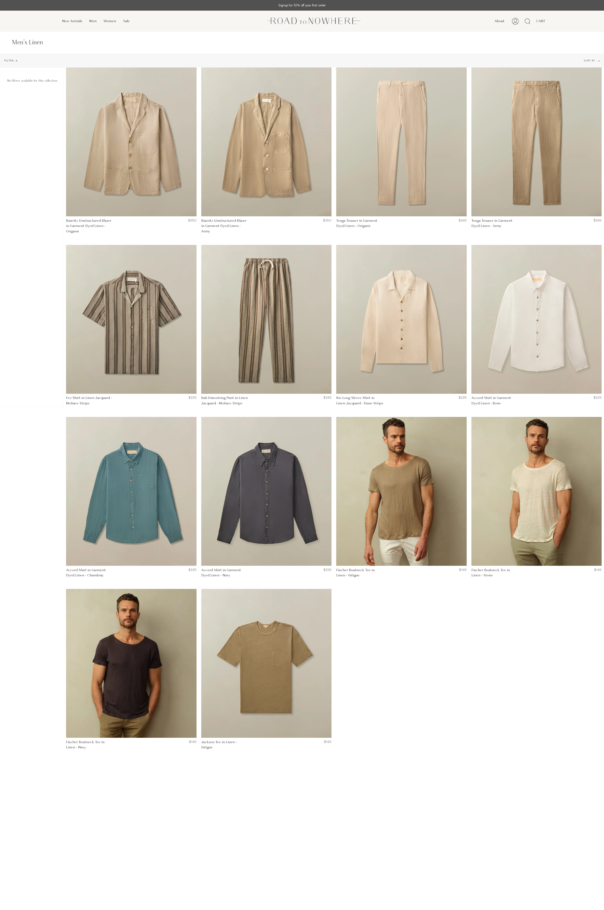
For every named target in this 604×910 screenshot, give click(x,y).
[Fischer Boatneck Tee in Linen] (401, 491)
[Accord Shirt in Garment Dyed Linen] (536, 319)
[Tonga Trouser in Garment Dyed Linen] (401, 141)
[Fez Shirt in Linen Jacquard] (131, 319)
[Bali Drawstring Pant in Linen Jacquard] (266, 319)
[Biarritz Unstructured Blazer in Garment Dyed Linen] (131, 141)
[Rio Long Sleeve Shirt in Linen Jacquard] (401, 319)
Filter (9, 60)
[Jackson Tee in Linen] (266, 663)
